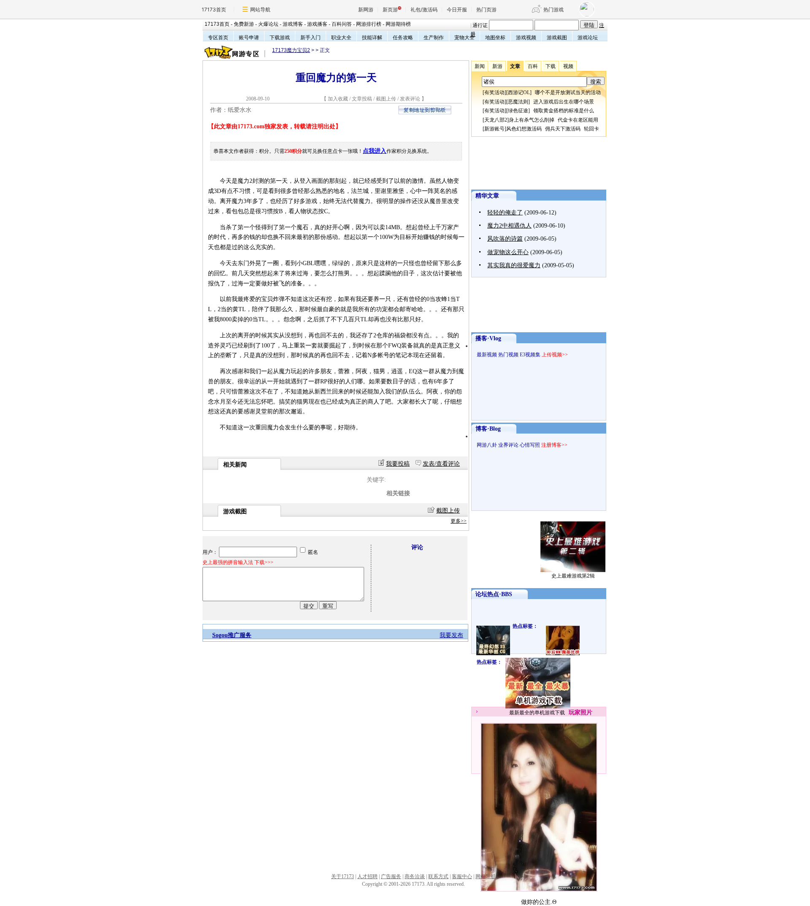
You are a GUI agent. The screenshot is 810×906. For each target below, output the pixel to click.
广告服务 (391, 876)
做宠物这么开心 (508, 252)
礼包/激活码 (423, 9)
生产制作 (434, 38)
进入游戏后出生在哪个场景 (563, 102)
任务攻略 (403, 38)
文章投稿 (362, 99)
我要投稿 (398, 464)
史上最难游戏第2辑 (573, 576)
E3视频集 (530, 355)
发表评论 (410, 99)
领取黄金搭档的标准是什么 (563, 111)
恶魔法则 (518, 102)
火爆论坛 (268, 24)
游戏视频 (526, 38)
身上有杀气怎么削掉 (531, 120)
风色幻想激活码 (524, 129)
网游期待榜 (398, 24)
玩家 (574, 712)
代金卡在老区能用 (578, 120)
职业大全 (341, 38)
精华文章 (487, 196)
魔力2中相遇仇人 (509, 225)
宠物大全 (464, 38)
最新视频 (487, 355)
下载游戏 (280, 38)
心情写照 (530, 445)
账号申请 (249, 38)
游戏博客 (293, 24)
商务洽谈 (415, 876)
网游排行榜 (368, 24)
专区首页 (218, 38)
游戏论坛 (588, 38)
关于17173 (342, 876)
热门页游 (486, 9)
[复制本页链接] (424, 112)
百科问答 (342, 24)
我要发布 (451, 635)
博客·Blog (488, 429)
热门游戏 (553, 9)
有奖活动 (494, 92)
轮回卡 (591, 129)
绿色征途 (518, 111)
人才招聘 (367, 876)
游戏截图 (557, 38)
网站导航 (260, 9)
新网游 (365, 9)
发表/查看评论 (441, 464)
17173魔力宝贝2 (291, 50)
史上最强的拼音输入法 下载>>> (237, 562)
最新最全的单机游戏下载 (537, 713)
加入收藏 (338, 99)
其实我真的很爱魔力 (513, 265)
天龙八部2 (495, 120)
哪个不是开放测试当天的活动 (568, 92)
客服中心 (462, 876)
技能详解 (372, 38)
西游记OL (519, 92)
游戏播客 (317, 24)
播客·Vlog (488, 338)
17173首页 (214, 9)
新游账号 (494, 129)
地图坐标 (495, 38)
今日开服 (457, 9)
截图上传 (386, 99)
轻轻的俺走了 (505, 212)
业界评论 (508, 445)
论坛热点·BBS (493, 594)
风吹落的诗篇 (505, 239)
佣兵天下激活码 (562, 129)
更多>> (459, 521)
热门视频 (508, 355)
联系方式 (438, 876)
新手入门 (310, 38)
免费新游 (244, 24)
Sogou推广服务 (231, 635)
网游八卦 (487, 445)
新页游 (390, 9)
